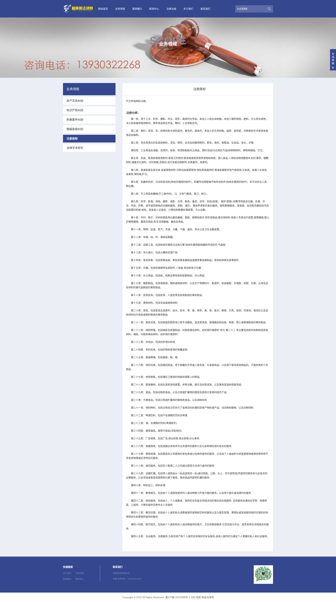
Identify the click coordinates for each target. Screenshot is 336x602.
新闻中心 (154, 8)
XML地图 (196, 597)
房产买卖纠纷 (74, 100)
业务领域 (120, 8)
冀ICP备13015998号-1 (177, 597)
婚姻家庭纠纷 (74, 129)
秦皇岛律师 (208, 597)
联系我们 (205, 8)
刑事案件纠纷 (74, 119)
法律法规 (171, 8)
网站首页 (103, 8)
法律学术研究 (74, 147)
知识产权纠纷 (74, 110)
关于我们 (188, 8)
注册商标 (72, 138)
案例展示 (137, 8)
